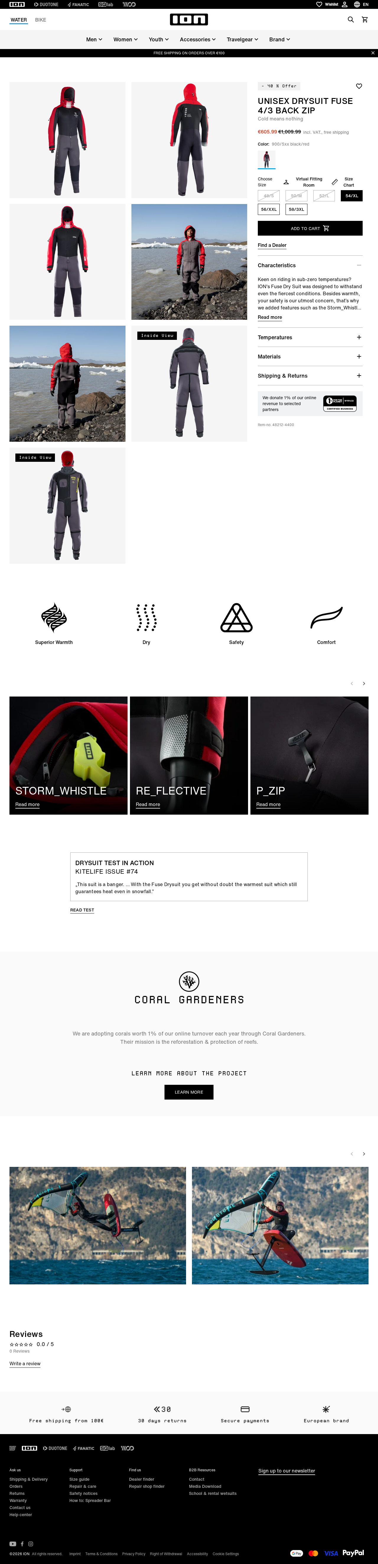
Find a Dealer (272, 245)
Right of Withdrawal (166, 1553)
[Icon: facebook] (22, 1544)
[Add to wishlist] (359, 86)
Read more (270, 317)
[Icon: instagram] (30, 1544)
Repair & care (82, 1486)
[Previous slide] (352, 683)
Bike (40, 19)
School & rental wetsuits (213, 1493)
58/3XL (296, 209)
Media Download (205, 1486)
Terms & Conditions (101, 1553)
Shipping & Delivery (28, 1479)
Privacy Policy (133, 1553)
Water (19, 19)
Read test (82, 910)
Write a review (24, 1363)
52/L (324, 196)
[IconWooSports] (129, 4)
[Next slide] (364, 683)
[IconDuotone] (46, 4)
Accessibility (197, 1553)
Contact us (19, 1507)
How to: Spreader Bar (90, 1500)
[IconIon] (17, 4)
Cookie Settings (226, 1553)
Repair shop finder (146, 1486)
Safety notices (83, 1493)
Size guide (79, 1479)
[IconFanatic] (78, 4)
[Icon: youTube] (12, 1544)
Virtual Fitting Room (309, 182)
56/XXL (269, 209)
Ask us (15, 1469)
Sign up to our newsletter (286, 1470)
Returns (17, 1493)
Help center (20, 1514)
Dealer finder (141, 1479)
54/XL (352, 196)
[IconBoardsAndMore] (12, 1448)
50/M (296, 196)
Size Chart (348, 182)
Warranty (18, 1500)
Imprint (75, 1553)
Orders (15, 1486)
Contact (196, 1479)
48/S (269, 196)
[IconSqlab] (105, 4)
